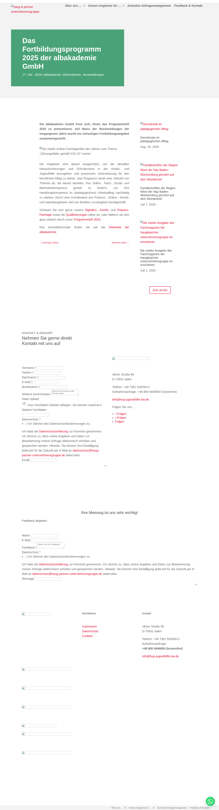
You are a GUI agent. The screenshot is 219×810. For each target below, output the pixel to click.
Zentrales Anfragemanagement (149, 5)
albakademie (52, 74)
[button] (210, 801)
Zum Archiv (160, 290)
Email (25, 460)
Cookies (87, 636)
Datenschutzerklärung (53, 431)
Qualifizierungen (76, 214)
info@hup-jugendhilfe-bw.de (130, 399)
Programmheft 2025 (87, 219)
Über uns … (73, 5)
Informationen (71, 74)
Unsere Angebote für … (104, 5)
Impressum (89, 626)
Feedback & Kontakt (188, 5)
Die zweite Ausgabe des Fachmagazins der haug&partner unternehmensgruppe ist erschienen (156, 257)
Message (28, 578)
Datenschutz (90, 631)
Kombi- (104, 210)
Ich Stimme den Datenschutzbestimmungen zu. (59, 423)
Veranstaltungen (93, 74)
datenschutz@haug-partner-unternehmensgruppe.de (67, 573)
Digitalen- (91, 210)
